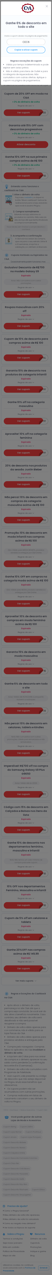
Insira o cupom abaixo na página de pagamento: (26, 36)
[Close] (47, 6)
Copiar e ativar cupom (26, 49)
